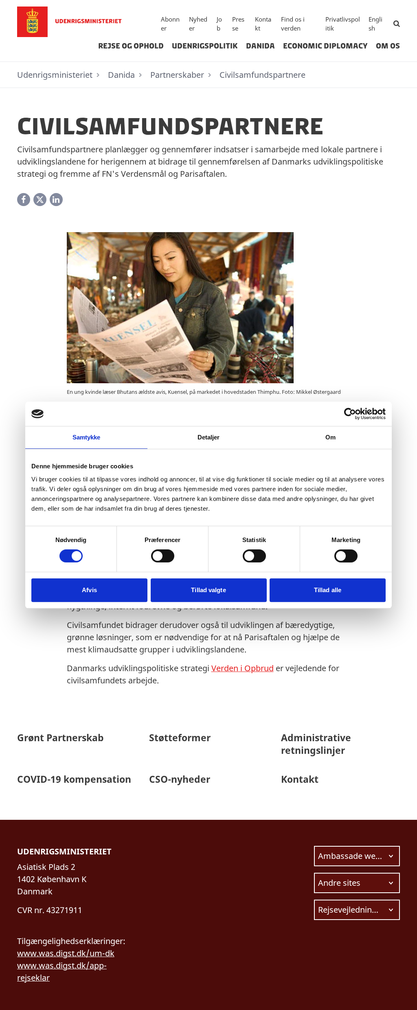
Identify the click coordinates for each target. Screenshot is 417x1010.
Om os (388, 46)
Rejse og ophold (131, 46)
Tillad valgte (208, 589)
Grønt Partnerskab (60, 737)
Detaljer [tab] (209, 437)
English (375, 24)
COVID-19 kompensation (74, 779)
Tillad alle (327, 589)
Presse (238, 24)
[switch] (162, 555)
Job (219, 24)
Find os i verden (293, 24)
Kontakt (263, 24)
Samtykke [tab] (86, 437)
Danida (260, 46)
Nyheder (198, 24)
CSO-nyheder (179, 779)
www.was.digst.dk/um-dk (65, 953)
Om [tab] (330, 437)
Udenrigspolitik (205, 46)
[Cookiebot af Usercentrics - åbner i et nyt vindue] (350, 414)
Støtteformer (180, 737)
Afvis (89, 589)
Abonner (170, 24)
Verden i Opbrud (242, 668)
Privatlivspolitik (342, 24)
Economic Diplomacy (325, 46)
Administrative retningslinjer (316, 744)
